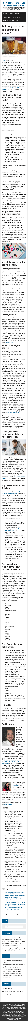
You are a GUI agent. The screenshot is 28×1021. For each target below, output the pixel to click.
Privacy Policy (16, 17)
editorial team (8, 804)
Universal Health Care (9, 760)
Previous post (10, 915)
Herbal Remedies (7, 17)
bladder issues (9, 342)
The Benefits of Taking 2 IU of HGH (12, 971)
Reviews (5, 14)
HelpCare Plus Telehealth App (10, 995)
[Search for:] (14, 926)
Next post (19, 915)
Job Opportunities (7, 988)
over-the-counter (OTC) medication (12, 492)
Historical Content (14, 14)
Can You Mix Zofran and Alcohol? (12, 969)
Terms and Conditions (8, 20)
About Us (18, 20)
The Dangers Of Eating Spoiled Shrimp (13, 968)
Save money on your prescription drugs (12, 991)
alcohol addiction (13, 412)
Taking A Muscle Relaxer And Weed (12, 973)
